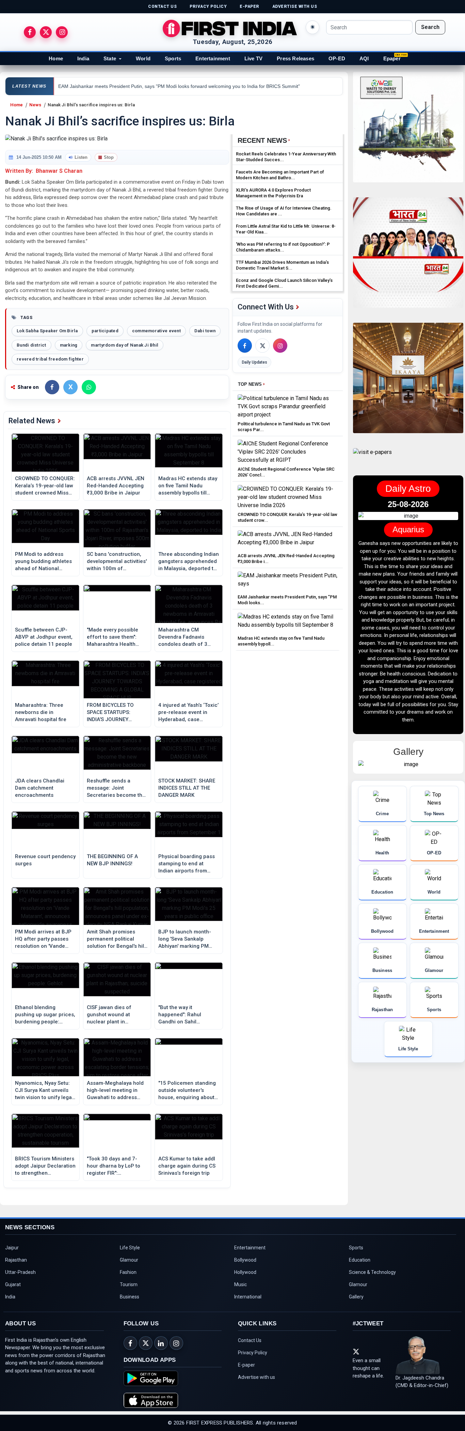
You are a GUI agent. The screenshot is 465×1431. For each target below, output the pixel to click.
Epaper (392, 58)
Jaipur (12, 1247)
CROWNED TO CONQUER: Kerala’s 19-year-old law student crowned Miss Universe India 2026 (45, 486)
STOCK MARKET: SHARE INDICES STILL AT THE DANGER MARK (186, 788)
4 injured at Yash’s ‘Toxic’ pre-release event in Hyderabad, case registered (188, 712)
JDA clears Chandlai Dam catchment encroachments (39, 788)
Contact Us (249, 1340)
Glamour (129, 1260)
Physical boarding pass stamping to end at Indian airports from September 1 (186, 863)
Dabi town (204, 330)
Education (359, 1260)
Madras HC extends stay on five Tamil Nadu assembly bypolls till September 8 (187, 486)
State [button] (109, 58)
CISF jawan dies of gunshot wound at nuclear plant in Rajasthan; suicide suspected (109, 1014)
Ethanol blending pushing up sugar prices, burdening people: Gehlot (45, 1014)
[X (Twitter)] (262, 345)
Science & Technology (372, 1272)
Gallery (356, 1296)
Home (56, 58)
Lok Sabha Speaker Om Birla (47, 330)
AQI (364, 58)
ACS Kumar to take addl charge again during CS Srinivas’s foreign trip (186, 1166)
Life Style (130, 1247)
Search (430, 27)
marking (69, 345)
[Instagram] (280, 345)
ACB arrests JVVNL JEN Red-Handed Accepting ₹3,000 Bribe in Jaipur (115, 485)
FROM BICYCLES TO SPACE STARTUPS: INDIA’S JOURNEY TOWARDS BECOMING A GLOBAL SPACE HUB (115, 712)
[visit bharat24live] (408, 256)
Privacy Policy (252, 1352)
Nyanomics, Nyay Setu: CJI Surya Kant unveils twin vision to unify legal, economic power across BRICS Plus (45, 1090)
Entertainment (212, 58)
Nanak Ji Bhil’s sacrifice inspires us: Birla (91, 104)
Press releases (295, 58)
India (83, 58)
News (35, 104)
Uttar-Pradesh (20, 1272)
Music (240, 1284)
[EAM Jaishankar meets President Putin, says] (288, 581)
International (247, 1296)
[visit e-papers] (372, 458)
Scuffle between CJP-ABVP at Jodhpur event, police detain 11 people (44, 637)
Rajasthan (16, 1260)
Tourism (129, 1284)
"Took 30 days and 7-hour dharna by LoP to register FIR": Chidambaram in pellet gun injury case (114, 1166)
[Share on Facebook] (52, 387)
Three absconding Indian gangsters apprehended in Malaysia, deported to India (188, 561)
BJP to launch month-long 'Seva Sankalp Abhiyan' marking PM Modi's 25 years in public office (188, 939)
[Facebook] (245, 345)
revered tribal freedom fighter (50, 359)
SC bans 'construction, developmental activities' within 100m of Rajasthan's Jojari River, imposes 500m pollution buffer (117, 561)
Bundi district (31, 345)
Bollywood (245, 1260)
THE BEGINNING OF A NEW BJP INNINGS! (112, 860)
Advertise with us (256, 1377)
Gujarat (13, 1284)
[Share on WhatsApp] (89, 387)
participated (105, 330)
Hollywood (245, 1272)
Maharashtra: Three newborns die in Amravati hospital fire (40, 712)
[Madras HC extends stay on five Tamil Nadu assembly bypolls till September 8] (288, 622)
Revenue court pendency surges (45, 860)
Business (129, 1296)
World (143, 58)
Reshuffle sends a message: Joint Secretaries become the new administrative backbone (116, 788)
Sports (173, 58)
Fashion (128, 1272)
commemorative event (156, 330)
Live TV (253, 58)
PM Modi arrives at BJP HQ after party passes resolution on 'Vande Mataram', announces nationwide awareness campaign (43, 939)
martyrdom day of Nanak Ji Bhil (124, 345)
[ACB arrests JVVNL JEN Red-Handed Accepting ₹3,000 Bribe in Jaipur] (288, 540)
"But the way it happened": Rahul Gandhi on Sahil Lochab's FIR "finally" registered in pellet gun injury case (186, 1014)
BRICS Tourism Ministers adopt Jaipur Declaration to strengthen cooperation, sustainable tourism (45, 1166)
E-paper (246, 1365)
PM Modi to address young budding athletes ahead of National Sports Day (43, 561)
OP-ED (336, 58)
